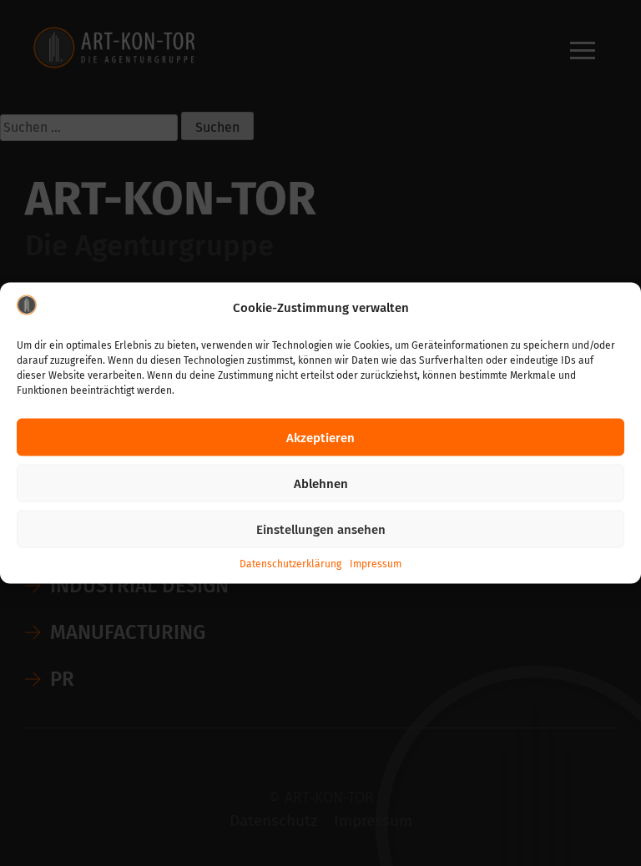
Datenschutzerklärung (290, 564)
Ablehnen (321, 483)
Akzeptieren (320, 437)
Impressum (375, 564)
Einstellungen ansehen (321, 528)
